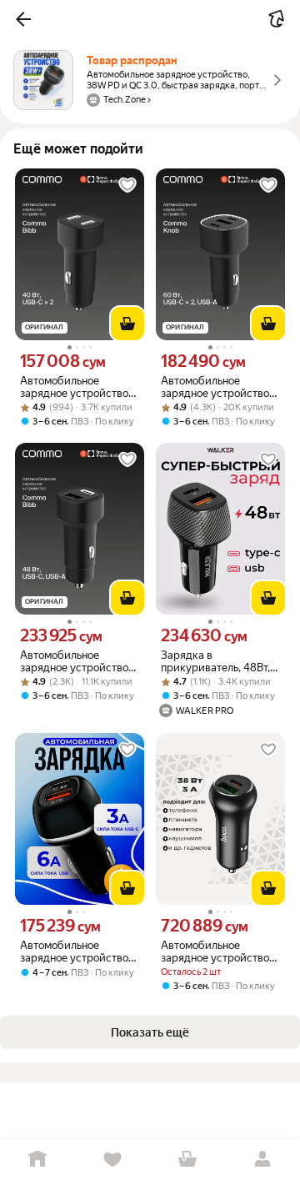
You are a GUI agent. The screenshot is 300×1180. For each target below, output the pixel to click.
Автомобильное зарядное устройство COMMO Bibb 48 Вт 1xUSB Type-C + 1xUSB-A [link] (78, 661)
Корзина (187, 1159)
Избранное (112, 1159)
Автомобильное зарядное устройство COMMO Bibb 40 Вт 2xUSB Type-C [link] (74, 386)
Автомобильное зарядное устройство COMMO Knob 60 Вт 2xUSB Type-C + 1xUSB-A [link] (219, 386)
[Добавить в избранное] (128, 185)
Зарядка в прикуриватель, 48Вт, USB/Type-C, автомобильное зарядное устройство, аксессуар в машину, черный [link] (216, 661)
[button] (23, 19)
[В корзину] (127, 323)
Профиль (262, 1159)
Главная (37, 1159)
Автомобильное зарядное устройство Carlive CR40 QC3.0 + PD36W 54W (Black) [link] (74, 951)
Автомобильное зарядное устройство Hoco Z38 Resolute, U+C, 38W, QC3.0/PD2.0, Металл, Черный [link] (220, 951)
